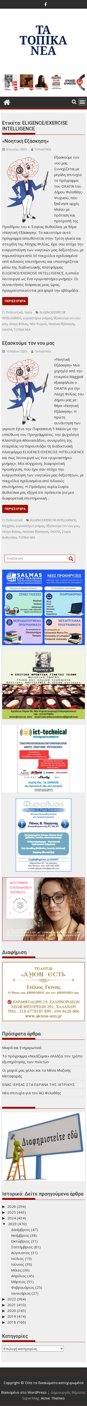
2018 (11, 1322)
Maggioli (8, 526)
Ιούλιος (17, 1258)
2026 (11, 1206)
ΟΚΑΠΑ (7, 330)
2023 (12, 1223)
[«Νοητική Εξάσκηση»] (27, 157)
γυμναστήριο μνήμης (37, 318)
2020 (11, 1310)
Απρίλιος (18, 1275)
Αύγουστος (20, 1252)
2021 (11, 1304)
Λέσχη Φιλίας (18, 324)
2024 (11, 1218)
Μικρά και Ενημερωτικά (21, 1047)
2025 (11, 1212)
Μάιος (16, 1270)
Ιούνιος (17, 1264)
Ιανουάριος (21, 1293)
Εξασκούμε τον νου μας (28, 343)
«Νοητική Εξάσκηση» (25, 141)
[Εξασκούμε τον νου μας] (27, 359)
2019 (11, 1316)
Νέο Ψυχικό (38, 324)
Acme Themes (53, 1398)
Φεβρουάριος (22, 1287)
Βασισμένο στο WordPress (24, 1392)
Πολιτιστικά (14, 312)
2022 (11, 1299)
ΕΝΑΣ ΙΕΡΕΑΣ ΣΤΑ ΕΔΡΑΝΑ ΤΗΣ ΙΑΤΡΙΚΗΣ (38, 1084)
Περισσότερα (15, 301)
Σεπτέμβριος (22, 1246)
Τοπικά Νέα (43, 149)
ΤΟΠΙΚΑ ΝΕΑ (22, 330)
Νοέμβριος (20, 1235)
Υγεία (28, 312)
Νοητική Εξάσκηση (61, 324)
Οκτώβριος (20, 1241)
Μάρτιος (18, 1281)
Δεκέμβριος (20, 1229)
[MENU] (82, 102)
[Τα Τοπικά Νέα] (6, 101)
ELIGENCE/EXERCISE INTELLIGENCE (53, 520)
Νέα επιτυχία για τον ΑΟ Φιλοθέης (31, 1092)
